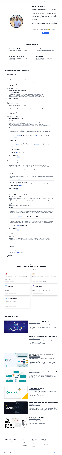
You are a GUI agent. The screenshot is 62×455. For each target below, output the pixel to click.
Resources (24, 442)
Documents (50, 1)
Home (37, 1)
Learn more (53, 32)
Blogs (45, 1)
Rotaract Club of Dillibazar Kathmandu (44, 442)
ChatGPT (33, 442)
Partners (33, 443)
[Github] (55, 452)
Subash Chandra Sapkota (10, 439)
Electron (33, 446)
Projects (41, 1)
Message (46, 32)
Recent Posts (25, 445)
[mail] (57, 452)
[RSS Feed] (56, 2)
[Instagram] (51, 452)
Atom (33, 445)
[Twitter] (49, 452)
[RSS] (53, 452)
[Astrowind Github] (58, 2)
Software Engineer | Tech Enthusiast (11, 441)
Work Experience (26, 443)
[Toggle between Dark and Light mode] (54, 2)
